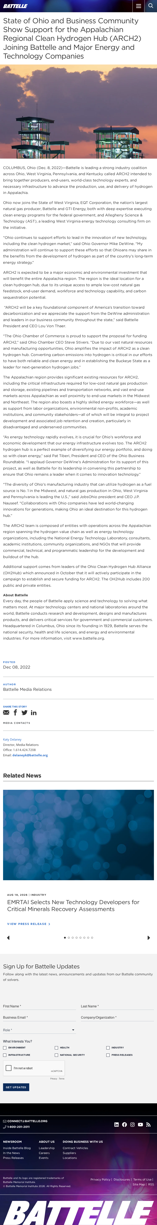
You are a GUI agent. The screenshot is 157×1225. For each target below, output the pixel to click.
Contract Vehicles (75, 1148)
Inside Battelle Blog (17, 1148)
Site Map (139, 1184)
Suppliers (69, 1153)
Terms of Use (142, 1179)
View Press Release (27, 924)
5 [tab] (80, 938)
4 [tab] (76, 938)
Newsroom (12, 1142)
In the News (11, 1153)
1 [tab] (65, 938)
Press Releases (13, 1157)
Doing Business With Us (83, 1142)
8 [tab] (92, 938)
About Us (47, 1142)
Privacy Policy (100, 1179)
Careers (44, 1153)
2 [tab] (69, 938)
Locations (70, 1157)
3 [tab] (73, 938)
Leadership (47, 1148)
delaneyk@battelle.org (30, 755)
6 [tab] (84, 938)
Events (43, 1157)
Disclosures (122, 1179)
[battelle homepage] (15, 6)
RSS (151, 1184)
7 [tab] (88, 938)
